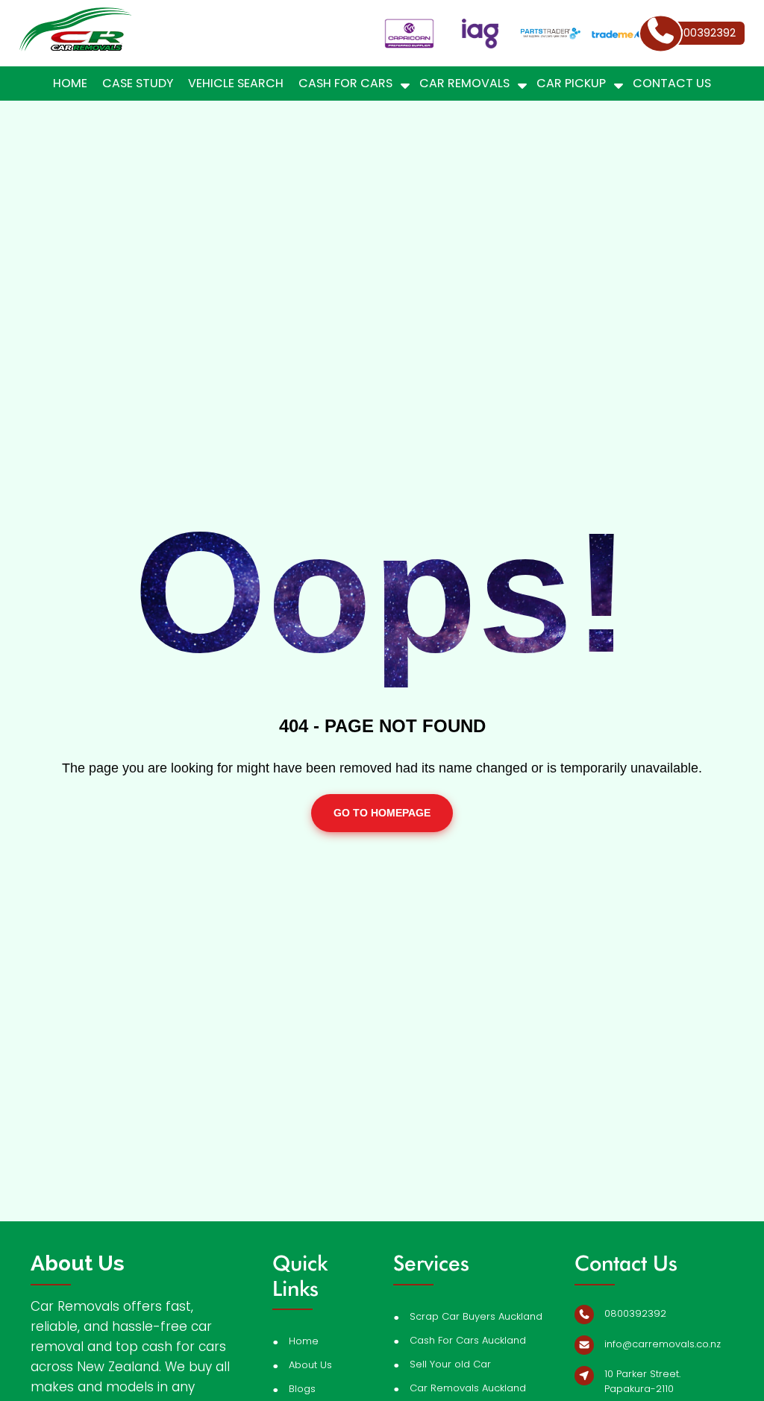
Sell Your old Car (450, 1364)
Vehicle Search (236, 83)
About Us (310, 1365)
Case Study (137, 83)
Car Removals (464, 83)
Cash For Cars (345, 83)
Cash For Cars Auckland (468, 1340)
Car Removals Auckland (468, 1388)
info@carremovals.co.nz (662, 1344)
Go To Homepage (382, 813)
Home (70, 83)
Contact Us (672, 83)
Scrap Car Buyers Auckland (476, 1316)
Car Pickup (571, 83)
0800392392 (635, 1313)
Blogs (302, 1389)
